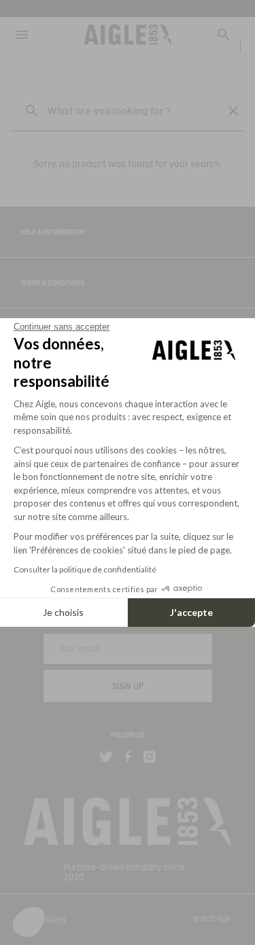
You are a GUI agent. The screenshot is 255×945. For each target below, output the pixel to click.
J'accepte (191, 612)
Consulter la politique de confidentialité (85, 569)
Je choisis (63, 612)
